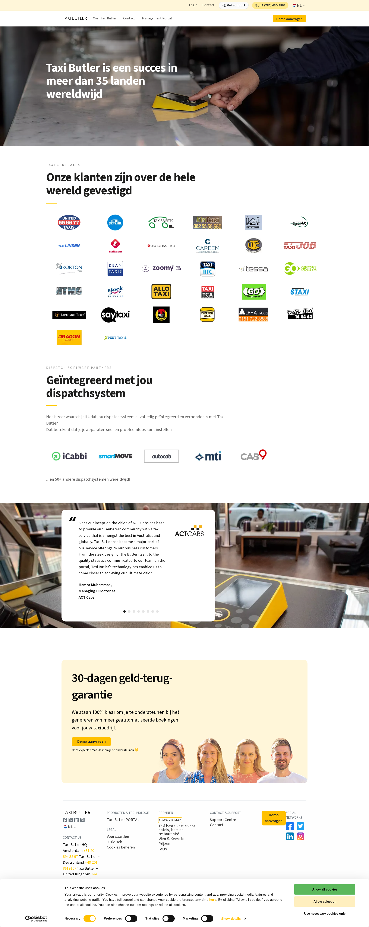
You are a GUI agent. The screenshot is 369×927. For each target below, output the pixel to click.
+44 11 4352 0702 (80, 877)
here (212, 899)
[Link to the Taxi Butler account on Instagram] (82, 820)
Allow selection (324, 901)
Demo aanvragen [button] (289, 19)
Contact (208, 5)
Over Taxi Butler (104, 18)
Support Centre (223, 820)
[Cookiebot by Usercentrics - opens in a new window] (36, 918)
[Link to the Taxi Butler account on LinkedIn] (76, 820)
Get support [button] (236, 5)
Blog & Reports (171, 838)
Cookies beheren (121, 847)
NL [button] (299, 5)
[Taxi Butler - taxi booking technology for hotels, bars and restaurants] (75, 18)
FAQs (162, 849)
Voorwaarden (118, 836)
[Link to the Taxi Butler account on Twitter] (71, 820)
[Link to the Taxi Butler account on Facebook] (65, 820)
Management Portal (157, 18)
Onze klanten (170, 820)
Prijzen (164, 844)
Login (193, 5)
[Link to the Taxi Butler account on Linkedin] (290, 836)
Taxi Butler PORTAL (123, 820)
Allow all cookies (324, 889)
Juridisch (114, 842)
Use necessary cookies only (325, 913)
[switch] (131, 918)
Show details (231, 918)
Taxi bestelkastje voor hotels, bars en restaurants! (176, 830)
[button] (270, 5)
